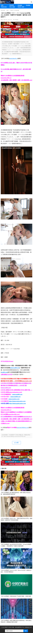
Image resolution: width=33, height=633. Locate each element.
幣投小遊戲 (12, 7)
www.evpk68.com (15, 396)
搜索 (26, 630)
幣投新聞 (11, 5)
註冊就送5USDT (28, 627)
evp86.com (4, 372)
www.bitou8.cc (13, 58)
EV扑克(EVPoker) (8, 361)
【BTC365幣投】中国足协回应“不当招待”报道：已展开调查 (16, 596)
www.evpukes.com (14, 399)
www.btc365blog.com (23, 427)
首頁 (2, 5)
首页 (8, 10)
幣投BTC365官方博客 (9, 627)
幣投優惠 (20, 5)
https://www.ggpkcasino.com (17, 403)
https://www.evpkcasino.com (17, 401)
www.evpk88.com (17, 394)
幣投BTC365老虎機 (14, 10)
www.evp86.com (15, 367)
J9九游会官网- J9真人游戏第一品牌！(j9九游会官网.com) (16, 80)
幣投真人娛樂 (21, 7)
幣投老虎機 (4, 7)
